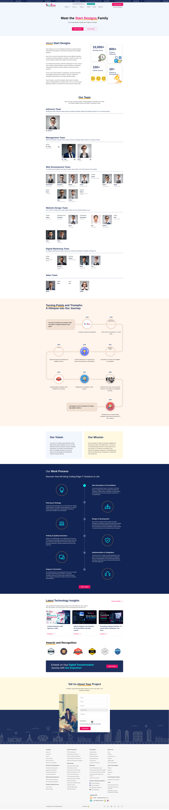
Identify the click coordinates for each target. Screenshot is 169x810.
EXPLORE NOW (18, 1)
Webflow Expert (93, 754)
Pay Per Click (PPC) (94, 778)
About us (67, 6)
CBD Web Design (71, 789)
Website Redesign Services (73, 772)
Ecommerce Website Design (73, 782)
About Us (48, 752)
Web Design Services (72, 768)
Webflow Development (51, 772)
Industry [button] (82, 6)
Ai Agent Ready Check (113, 784)
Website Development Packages (74, 760)
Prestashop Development (52, 768)
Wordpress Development (73, 754)
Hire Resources (111, 756)
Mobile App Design (71, 780)
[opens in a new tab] (104, 806)
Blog (109, 752)
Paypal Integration (95, 783)
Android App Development (52, 781)
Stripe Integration (95, 785)
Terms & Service (50, 760)
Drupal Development (51, 774)
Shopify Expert (93, 752)
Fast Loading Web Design (73, 776)
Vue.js (109, 774)
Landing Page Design (72, 787)
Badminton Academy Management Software (113, 791)
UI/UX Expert (93, 760)
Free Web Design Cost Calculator (113, 787)
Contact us (100, 6)
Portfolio (89, 6)
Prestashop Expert (94, 758)
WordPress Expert (94, 756)
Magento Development (51, 770)
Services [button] (74, 6)
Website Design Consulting (73, 778)
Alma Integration (95, 789)
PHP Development (71, 752)
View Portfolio (91, 29)
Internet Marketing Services (96, 768)
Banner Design (49, 789)
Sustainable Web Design (73, 765)
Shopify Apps (111, 760)
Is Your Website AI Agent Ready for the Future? (34, 1)
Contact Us (48, 754)
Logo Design (49, 787)
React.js (110, 770)
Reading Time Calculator (113, 779)
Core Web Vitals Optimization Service (96, 775)
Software (110, 758)
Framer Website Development (74, 758)
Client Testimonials (112, 762)
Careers (94, 6)
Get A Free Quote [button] (117, 4)
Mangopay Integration (96, 787)
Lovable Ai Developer (95, 762)
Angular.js (110, 772)
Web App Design (71, 784)
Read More (50, 633)
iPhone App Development (52, 779)
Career (47, 756)
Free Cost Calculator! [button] (117, 7)
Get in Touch (77, 29)
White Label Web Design (73, 774)
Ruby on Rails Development (73, 756)
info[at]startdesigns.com (79, 3)
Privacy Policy (49, 758)
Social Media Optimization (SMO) (97, 772)
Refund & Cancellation (51, 762)
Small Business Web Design (73, 770)
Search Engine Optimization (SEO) (98, 770)
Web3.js (110, 768)
